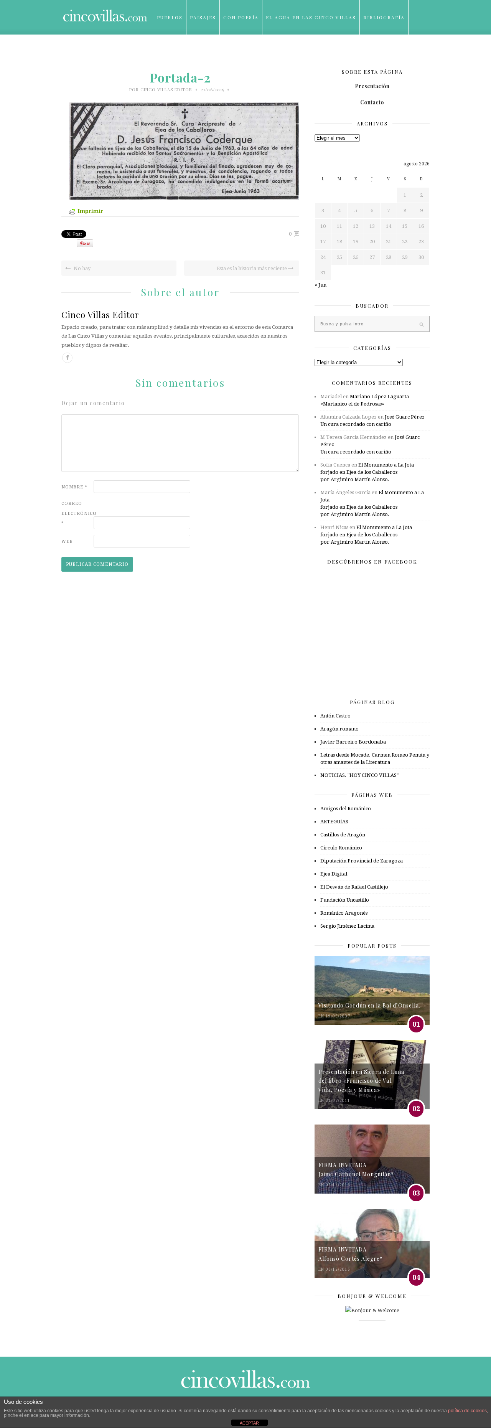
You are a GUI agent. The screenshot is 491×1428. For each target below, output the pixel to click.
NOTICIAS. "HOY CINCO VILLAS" (359, 775)
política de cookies (467, 1410)
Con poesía (241, 17)
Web (67, 541)
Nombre (74, 487)
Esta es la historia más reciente (252, 268)
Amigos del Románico (345, 808)
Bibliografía (384, 17)
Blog (165, 52)
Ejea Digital (333, 874)
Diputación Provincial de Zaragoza (361, 861)
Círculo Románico (341, 848)
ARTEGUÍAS (334, 821)
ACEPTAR (249, 1423)
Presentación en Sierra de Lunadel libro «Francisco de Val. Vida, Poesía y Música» (361, 1080)
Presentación (372, 86)
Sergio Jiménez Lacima (347, 926)
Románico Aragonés (343, 913)
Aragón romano (339, 729)
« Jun (320, 285)
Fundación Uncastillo (344, 900)
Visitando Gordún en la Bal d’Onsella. (369, 1005)
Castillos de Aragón (342, 835)
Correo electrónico (76, 513)
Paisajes (203, 17)
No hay (81, 268)
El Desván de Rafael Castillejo (354, 887)
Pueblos (170, 17)
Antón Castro (335, 716)
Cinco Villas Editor (166, 89)
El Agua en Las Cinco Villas (311, 17)
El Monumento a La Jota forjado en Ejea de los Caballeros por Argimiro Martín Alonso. (367, 472)
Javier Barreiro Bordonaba (353, 742)
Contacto (372, 102)
